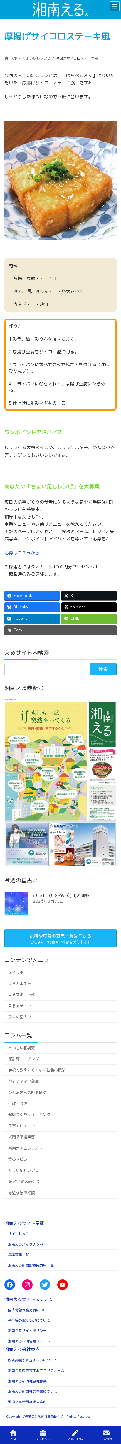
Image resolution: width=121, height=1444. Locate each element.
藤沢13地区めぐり (24, 1181)
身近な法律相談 (21, 1192)
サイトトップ (18, 1234)
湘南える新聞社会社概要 (27, 1381)
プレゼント (43, 1439)
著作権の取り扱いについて (29, 1320)
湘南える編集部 (21, 1136)
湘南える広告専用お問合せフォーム (36, 1370)
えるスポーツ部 (21, 994)
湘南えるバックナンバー (27, 1244)
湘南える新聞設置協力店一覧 (31, 1265)
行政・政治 (17, 1103)
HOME (13, 1439)
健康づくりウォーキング (29, 1114)
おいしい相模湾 (21, 1047)
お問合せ (106, 1439)
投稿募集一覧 (18, 1254)
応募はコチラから (22, 553)
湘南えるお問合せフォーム (29, 1341)
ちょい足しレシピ (23, 1170)
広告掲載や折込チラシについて (32, 1360)
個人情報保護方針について (29, 1309)
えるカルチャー (21, 983)
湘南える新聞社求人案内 (27, 1402)
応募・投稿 (75, 1439)
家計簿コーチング (23, 1058)
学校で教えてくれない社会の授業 (36, 1070)
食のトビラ (17, 1159)
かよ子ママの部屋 (23, 1081)
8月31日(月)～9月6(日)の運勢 (61, 895)
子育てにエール (21, 1125)
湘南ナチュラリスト (25, 1148)
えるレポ (15, 972)
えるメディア (19, 1005)
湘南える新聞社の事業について (32, 1391)
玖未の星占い (19, 1016)
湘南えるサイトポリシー (27, 1330)
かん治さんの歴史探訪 (27, 1092)
